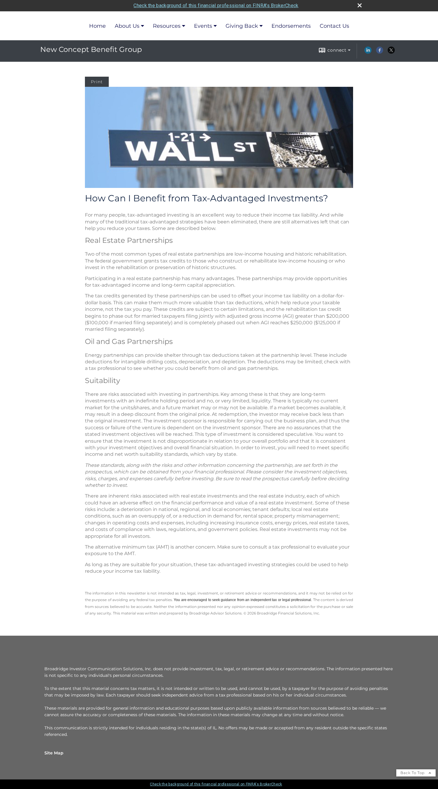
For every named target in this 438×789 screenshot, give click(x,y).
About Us (127, 26)
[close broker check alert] (359, 5)
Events (203, 26)
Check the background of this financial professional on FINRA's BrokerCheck (215, 5)
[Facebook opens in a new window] (379, 52)
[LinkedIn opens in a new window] (368, 52)
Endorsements (291, 26)
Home (97, 26)
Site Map (53, 753)
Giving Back (242, 26)
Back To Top (413, 773)
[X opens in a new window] (391, 52)
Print (97, 81)
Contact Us (334, 26)
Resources (167, 26)
